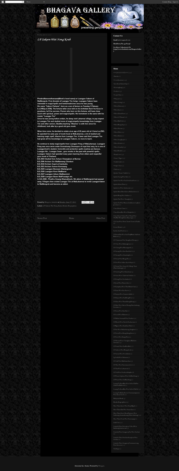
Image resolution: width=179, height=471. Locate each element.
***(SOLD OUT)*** (120, 73)
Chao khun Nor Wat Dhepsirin (123, 212)
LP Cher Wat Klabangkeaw (122, 244)
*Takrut (116, 169)
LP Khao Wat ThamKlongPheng (123, 301)
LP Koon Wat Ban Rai (120, 311)
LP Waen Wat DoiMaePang (122, 380)
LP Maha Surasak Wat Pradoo (123, 318)
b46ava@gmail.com (124, 40)
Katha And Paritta (119, 231)
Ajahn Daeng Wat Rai (120, 177)
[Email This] (83, 202)
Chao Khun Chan (119, 208)
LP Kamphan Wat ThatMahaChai (124, 287)
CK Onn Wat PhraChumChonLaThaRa (126, 221)
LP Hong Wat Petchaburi (121, 279)
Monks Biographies (70, 206)
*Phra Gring (117, 102)
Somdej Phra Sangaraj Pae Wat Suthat (126, 432)
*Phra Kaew (117, 110)
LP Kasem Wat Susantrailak (122, 294)
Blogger (101, 466)
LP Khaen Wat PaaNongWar (122, 298)
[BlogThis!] (85, 202)
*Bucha (115, 76)
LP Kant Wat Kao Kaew (121, 290)
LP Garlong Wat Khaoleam (122, 272)
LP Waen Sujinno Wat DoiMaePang (125, 376)
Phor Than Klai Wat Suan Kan (123, 409)
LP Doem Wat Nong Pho (121, 259)
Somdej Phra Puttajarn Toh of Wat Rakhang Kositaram (125, 427)
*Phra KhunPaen (119, 113)
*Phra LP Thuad (118, 117)
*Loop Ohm (117, 95)
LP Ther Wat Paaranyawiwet (123, 365)
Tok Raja (116, 449)
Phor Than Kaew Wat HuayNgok (124, 406)
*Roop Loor (117, 154)
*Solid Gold (117, 162)
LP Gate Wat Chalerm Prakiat (123, 275)
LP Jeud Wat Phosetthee (121, 283)
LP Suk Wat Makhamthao (122, 361)
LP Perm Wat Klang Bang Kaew (123, 333)
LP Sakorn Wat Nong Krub (52, 206)
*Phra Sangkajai (119, 139)
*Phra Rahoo (117, 136)
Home (71, 218)
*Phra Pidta (117, 132)
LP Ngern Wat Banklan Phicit (123, 326)
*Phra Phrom (117, 128)
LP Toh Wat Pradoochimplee (122, 372)
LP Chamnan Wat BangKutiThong (124, 240)
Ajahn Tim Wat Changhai (122, 199)
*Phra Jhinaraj (118, 106)
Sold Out (116, 422)
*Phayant (116, 99)
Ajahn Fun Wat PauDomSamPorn (124, 180)
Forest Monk (117, 227)
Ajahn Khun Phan (119, 184)
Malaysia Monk (118, 398)
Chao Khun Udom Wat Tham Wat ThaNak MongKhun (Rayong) (124, 217)
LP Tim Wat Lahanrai (120, 368)
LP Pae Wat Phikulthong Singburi (124, 329)
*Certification (118, 80)
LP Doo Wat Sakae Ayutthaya (123, 262)
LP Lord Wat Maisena (120, 314)
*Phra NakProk (118, 121)
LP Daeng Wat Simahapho (122, 255)
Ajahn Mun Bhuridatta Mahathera (125, 192)
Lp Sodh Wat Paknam (120, 357)
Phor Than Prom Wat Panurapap (124, 419)
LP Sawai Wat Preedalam (121, 354)
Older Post (100, 218)
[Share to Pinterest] (92, 202)
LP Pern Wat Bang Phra (121, 337)
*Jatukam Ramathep (120, 84)
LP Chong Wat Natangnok (122, 247)
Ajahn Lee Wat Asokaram (121, 188)
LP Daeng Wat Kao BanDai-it (123, 251)
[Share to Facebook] (90, 202)
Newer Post (42, 218)
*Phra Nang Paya (119, 125)
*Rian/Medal (117, 151)
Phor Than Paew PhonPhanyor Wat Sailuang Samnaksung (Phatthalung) (125, 414)
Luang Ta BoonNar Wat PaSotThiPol (125, 389)
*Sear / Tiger (117, 158)
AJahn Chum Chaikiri (120, 173)
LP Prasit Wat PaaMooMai (122, 346)
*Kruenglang (117, 87)
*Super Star (117, 166)
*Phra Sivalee (118, 143)
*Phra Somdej (118, 147)
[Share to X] (87, 202)
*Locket (116, 91)
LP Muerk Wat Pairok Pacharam (124, 322)
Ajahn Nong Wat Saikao (121, 195)
